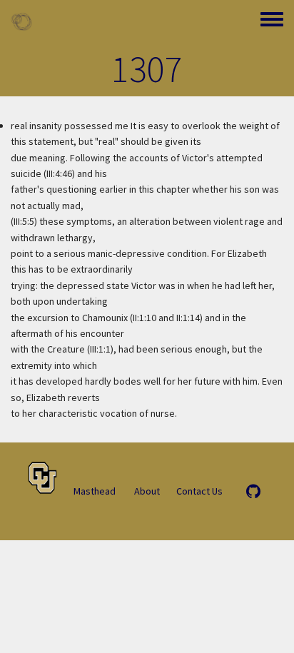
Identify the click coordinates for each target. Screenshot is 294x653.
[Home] (21, 21)
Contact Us (199, 491)
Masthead (95, 491)
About (147, 491)
